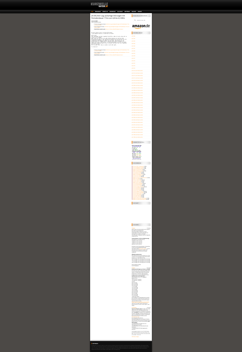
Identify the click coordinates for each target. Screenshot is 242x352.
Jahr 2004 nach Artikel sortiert (137, 112)
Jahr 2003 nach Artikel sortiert (137, 117)
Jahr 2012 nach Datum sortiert (137, 73)
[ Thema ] (111, 29)
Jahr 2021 (133, 48)
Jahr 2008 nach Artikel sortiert (137, 90)
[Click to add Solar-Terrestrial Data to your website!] (136, 159)
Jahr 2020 (133, 50)
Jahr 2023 (133, 43)
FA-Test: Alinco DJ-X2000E (137, 183)
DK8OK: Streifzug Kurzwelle (138, 170)
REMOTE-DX (105, 11)
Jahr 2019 (133, 53)
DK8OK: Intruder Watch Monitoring (139, 198)
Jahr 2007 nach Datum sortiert (137, 97)
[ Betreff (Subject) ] (116, 29)
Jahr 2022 (133, 46)
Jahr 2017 (133, 58)
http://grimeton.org (135, 316)
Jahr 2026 (133, 36)
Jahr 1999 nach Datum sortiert (137, 134)
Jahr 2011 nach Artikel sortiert (137, 75)
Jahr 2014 (133, 65)
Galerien (134, 11)
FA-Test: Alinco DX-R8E (137, 172)
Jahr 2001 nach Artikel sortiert (137, 127)
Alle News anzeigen (135, 336)
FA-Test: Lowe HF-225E (137, 180)
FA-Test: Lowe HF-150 (137, 181)
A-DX (92, 11)
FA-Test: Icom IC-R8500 (137, 190)
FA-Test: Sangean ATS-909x (138, 191)
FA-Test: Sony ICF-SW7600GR (138, 192)
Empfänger (127, 11)
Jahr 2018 (133, 55)
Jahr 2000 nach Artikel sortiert (137, 132)
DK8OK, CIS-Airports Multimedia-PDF (140, 177)
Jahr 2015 (133, 63)
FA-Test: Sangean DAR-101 (138, 193)
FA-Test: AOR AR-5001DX (137, 184)
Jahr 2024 (133, 41)
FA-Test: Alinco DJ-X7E (137, 173)
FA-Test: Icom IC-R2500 (137, 175)
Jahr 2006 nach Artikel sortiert (137, 100)
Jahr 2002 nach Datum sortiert (137, 119)
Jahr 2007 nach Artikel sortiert (137, 95)
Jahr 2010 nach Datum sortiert (137, 80)
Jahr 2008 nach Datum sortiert (137, 92)
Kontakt (140, 11)
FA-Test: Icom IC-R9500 (137, 194)
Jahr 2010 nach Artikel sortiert (137, 82)
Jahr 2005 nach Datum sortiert (137, 107)
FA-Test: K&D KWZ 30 (137, 189)
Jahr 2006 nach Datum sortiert (137, 102)
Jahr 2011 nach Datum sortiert (137, 78)
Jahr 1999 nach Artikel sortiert (137, 137)
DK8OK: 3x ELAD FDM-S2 (137, 169)
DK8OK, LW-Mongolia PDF (138, 174)
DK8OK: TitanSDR (136, 178)
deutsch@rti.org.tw (142, 248)
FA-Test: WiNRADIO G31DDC (138, 167)
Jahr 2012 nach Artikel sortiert (137, 70)
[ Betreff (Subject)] (116, 54)
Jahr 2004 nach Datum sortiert (137, 110)
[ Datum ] (107, 29)
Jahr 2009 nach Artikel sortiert (137, 87)
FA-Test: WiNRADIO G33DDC (138, 168)
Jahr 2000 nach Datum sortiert (137, 129)
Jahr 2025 (133, 38)
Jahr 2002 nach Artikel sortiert (137, 122)
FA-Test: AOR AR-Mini (137, 188)
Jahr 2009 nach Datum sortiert (137, 85)
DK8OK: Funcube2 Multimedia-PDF (139, 199)
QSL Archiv (120, 11)
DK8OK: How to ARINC (137, 182)
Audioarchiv (113, 11)
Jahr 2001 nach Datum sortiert (137, 124)
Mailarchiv (98, 11)
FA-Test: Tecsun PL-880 (137, 197)
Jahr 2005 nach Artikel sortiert (137, 105)
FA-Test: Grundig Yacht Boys (138, 186)
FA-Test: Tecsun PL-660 (137, 185)
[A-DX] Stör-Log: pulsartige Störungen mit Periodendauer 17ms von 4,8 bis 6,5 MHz (111, 25)
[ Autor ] (121, 29)
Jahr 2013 (133, 68)
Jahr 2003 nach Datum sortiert (137, 115)
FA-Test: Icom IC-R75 (137, 176)
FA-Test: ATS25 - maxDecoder (138, 166)
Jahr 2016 (133, 60)
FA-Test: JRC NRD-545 (137, 195)
